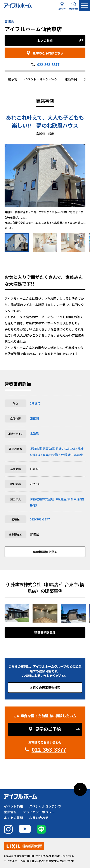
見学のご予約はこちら (48, 53)
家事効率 (49, 448)
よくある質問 (13, 817)
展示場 (12, 79)
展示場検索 (73, 7)
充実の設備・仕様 (55, 455)
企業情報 (10, 812)
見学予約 (62, 7)
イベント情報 (13, 806)
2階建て (35, 403)
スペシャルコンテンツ (45, 806)
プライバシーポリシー (39, 812)
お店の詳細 (45, 40)
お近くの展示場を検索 (45, 687)
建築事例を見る (45, 632)
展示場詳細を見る (45, 552)
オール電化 (75, 455)
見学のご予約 (48, 729)
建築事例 (71, 79)
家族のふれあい (66, 448)
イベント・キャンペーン (41, 79)
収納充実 (36, 448)
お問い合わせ (38, 817)
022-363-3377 (48, 64)
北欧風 (34, 433)
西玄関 (34, 418)
